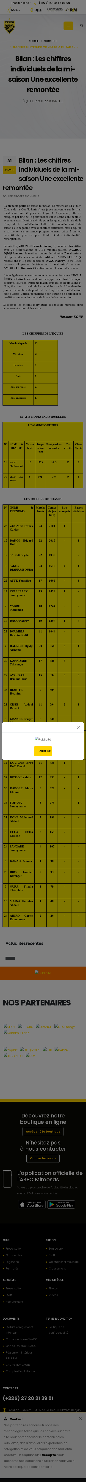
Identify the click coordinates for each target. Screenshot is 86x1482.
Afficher (45, 751)
